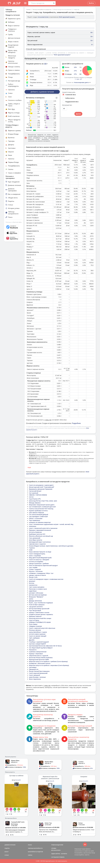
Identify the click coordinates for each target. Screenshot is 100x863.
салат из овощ (34, 620)
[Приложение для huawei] (14, 238)
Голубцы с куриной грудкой (39, 642)
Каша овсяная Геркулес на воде (40, 552)
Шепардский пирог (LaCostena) (40, 542)
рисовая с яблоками (36, 593)
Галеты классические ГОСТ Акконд (41, 509)
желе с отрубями (35, 556)
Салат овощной (34, 675)
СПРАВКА (53, 848)
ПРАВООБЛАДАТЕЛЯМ (57, 845)
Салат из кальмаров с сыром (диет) (41, 485)
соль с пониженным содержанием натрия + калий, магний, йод (51, 524)
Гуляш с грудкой (35, 569)
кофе (31, 550)
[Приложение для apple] (14, 233)
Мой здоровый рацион (67, 17)
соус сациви (33, 567)
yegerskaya (33, 591)
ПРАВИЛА (61, 857)
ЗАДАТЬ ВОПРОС (55, 853)
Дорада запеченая (35, 601)
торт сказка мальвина (36, 587)
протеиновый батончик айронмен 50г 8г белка (45, 646)
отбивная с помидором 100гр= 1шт (41, 573)
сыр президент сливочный (38, 516)
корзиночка (33, 585)
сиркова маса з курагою (37, 544)
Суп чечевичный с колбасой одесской (42, 507)
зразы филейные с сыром (38, 632)
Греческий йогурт (35, 491)
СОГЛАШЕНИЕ (55, 857)
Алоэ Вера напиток (35, 540)
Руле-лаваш (33, 624)
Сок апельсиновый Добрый (38, 514)
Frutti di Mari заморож (36, 605)
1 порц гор (76, 9)
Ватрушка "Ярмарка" (36, 597)
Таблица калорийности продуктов (41, 9)
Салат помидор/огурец (37, 554)
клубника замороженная (37, 652)
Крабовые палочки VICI (37, 534)
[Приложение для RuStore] (14, 227)
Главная (28, 9)
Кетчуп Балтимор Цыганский (39, 608)
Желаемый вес (67, 105)
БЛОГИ (6, 851)
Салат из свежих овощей (37, 636)
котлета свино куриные (37, 634)
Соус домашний (34, 538)
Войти (91, 3)
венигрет (32, 581)
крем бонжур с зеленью (37, 677)
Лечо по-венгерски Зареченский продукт (43, 565)
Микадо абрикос (35, 503)
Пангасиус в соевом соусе (38, 589)
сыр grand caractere (36, 607)
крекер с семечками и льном (39, 612)
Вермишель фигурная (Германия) (40, 489)
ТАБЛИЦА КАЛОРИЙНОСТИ (35, 848)
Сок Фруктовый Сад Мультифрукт (41, 648)
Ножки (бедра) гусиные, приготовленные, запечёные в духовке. (51, 546)
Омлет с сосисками (35, 518)
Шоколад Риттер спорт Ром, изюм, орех (43, 501)
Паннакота (32, 650)
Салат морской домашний (38, 673)
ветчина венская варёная (38, 595)
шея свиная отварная (36, 512)
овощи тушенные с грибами (39, 563)
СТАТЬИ (7, 855)
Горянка (32, 548)
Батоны (31, 583)
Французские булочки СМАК (39, 659)
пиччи (31, 497)
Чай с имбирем (34, 638)
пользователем (43, 17)
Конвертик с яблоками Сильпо (39, 663)
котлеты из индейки (36, 561)
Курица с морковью (36, 654)
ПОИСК (30, 845)
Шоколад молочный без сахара (40, 618)
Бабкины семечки (35, 616)
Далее (78, 114)
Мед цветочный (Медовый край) (40, 558)
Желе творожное (35, 679)
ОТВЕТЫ (30, 855)
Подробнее (76, 423)
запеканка (32, 526)
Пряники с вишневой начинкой (40, 530)
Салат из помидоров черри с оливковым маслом (46, 579)
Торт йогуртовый (35, 610)
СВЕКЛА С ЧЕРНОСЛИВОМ (38, 495)
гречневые (32, 667)
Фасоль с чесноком (35, 571)
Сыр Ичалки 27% (35, 499)
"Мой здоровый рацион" (62, 55)
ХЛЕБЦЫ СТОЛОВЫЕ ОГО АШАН (40, 622)
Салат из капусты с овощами (39, 560)
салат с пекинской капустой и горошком (43, 528)
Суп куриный (33, 493)
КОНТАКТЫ (64, 853)
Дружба (31, 640)
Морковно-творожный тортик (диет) (41, 505)
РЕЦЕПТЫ (7, 848)
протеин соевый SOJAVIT (37, 644)
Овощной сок (33, 669)
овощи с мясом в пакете (37, 575)
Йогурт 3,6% (33, 577)
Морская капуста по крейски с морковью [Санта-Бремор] (49, 665)
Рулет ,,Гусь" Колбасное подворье (41, 603)
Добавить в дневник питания (42, 92)
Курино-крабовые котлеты (38, 511)
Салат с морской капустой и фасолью (42, 628)
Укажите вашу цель (68, 92)
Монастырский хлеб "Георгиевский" (41, 487)
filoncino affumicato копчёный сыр (41, 536)
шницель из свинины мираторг (40, 522)
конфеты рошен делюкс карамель (41, 614)
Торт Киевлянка (34, 520)
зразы (31, 599)
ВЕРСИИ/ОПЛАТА (55, 850)
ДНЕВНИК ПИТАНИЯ (10, 845)
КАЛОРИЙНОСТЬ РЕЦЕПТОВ (35, 851)
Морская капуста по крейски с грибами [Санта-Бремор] (48, 661)
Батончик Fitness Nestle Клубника (41, 657)
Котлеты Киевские (35, 532)
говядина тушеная (35, 626)
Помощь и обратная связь (14, 222)
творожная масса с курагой (38, 656)
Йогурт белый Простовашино (39, 671)
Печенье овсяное (35, 630)
